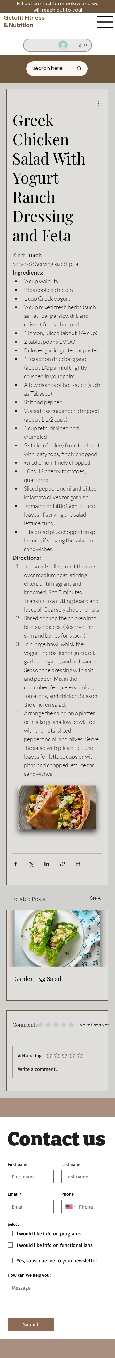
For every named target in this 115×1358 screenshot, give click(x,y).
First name (18, 1164)
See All (96, 898)
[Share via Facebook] (15, 864)
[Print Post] (78, 864)
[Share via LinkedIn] (47, 864)
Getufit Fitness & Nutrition (24, 21)
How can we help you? (29, 1275)
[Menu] (105, 22)
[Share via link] (62, 864)
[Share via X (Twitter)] (31, 864)
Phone (67, 1194)
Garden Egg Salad (37, 979)
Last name (71, 1164)
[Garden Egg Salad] (57, 938)
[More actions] (98, 103)
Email (14, 1194)
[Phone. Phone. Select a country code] (71, 1206)
